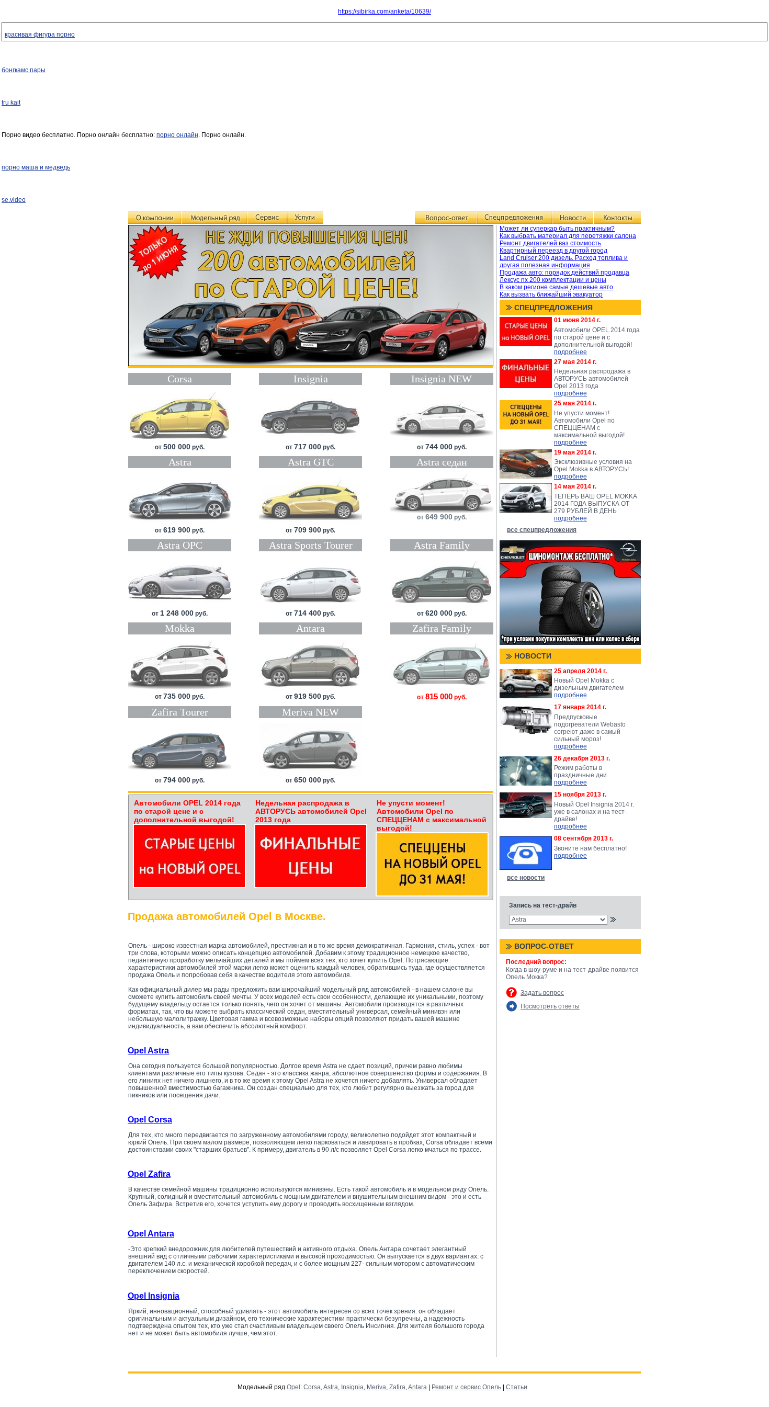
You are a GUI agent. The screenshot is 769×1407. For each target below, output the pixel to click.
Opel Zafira (149, 1174)
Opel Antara (151, 1233)
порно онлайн (177, 135)
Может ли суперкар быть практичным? (557, 228)
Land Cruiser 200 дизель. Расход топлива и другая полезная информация (564, 261)
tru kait (11, 102)
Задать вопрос (542, 992)
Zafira (397, 1387)
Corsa (312, 1387)
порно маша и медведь (36, 167)
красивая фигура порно (40, 34)
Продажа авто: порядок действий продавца (564, 272)
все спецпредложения (541, 530)
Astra (330, 1387)
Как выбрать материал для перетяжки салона (568, 236)
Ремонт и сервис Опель (466, 1387)
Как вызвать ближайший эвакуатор (551, 294)
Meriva (376, 1387)
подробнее (570, 352)
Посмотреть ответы (550, 1006)
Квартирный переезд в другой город (553, 250)
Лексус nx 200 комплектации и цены (553, 279)
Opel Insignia (153, 1295)
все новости (526, 877)
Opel (293, 1387)
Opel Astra (148, 1050)
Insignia (352, 1387)
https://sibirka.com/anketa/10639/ (384, 11)
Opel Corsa (150, 1119)
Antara (417, 1387)
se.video (14, 199)
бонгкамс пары (24, 70)
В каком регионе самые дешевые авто (556, 287)
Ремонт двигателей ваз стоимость (550, 243)
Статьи (516, 1387)
